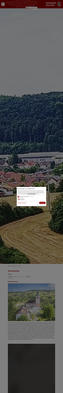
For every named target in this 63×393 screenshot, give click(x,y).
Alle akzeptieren (42, 202)
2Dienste (22, 199)
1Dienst (21, 197)
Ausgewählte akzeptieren (22, 202)
